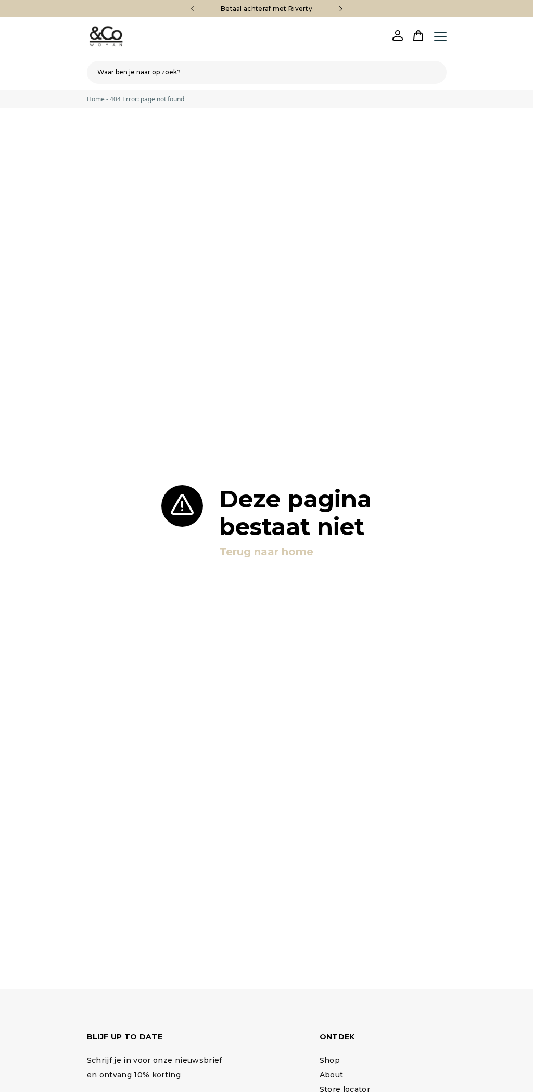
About (332, 1075)
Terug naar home (266, 551)
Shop (330, 1060)
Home (96, 99)
